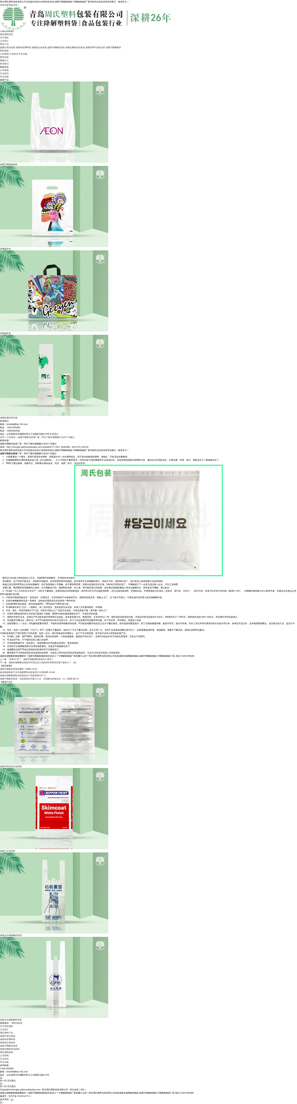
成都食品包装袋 (39, 47)
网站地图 (74, 1089)
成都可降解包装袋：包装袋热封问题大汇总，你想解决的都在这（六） (33, 678)
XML (82, 1089)
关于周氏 (4, 37)
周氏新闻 (4, 50)
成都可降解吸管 (113, 47)
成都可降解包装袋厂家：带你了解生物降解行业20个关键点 (46, 437)
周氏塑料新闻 (6, 1052)
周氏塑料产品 (6, 1032)
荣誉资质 (4, 57)
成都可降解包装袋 (56, 47)
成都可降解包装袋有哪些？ (13, 668)
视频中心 (4, 60)
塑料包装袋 (16, 1022)
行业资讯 (13, 53)
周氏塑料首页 (6, 34)
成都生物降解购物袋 (44, 1)
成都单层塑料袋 (23, 47)
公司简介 (4, 40)
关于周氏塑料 (6, 1026)
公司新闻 (4, 53)
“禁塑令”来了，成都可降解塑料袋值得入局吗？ (31, 659)
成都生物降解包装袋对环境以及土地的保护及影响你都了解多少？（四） (43, 662)
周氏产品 (4, 44)
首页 (2, 437)
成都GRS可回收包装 (95, 47)
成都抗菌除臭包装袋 (75, 47)
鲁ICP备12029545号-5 (20, 1095)
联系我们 (4, 63)
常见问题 (23, 53)
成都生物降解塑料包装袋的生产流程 (17, 675)
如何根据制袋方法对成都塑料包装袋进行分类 (21, 672)
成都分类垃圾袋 (7, 47)
